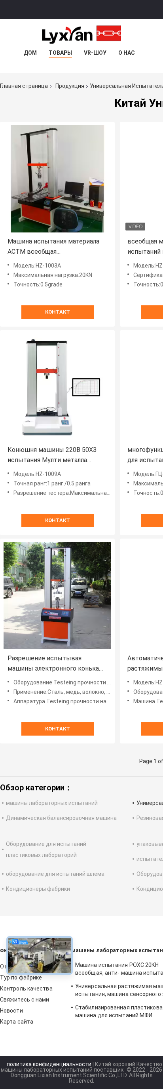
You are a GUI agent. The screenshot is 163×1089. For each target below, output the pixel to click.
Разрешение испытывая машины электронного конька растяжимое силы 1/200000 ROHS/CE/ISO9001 (53, 664)
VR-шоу (95, 53)
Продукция (69, 86)
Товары (60, 53)
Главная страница (24, 86)
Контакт (57, 312)
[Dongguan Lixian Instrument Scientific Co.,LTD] (81, 34)
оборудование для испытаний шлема (55, 874)
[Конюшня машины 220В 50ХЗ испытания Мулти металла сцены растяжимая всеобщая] (57, 387)
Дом (30, 53)
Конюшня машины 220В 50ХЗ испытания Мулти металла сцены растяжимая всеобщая (52, 455)
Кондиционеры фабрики (38, 889)
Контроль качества (26, 988)
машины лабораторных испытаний (52, 803)
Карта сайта (16, 1021)
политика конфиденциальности (49, 1064)
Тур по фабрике (21, 977)
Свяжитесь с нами (24, 999)
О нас (126, 53)
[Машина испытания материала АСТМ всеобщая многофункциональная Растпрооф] (57, 178)
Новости (11, 1010)
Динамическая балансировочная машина (61, 818)
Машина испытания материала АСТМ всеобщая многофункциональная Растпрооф (53, 247)
